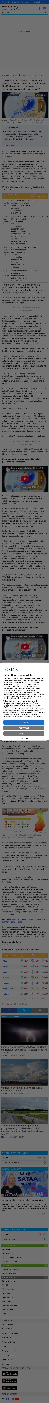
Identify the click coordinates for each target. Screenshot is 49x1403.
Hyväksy (24, 722)
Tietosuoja (24, 738)
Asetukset (24, 728)
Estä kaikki (24, 733)
